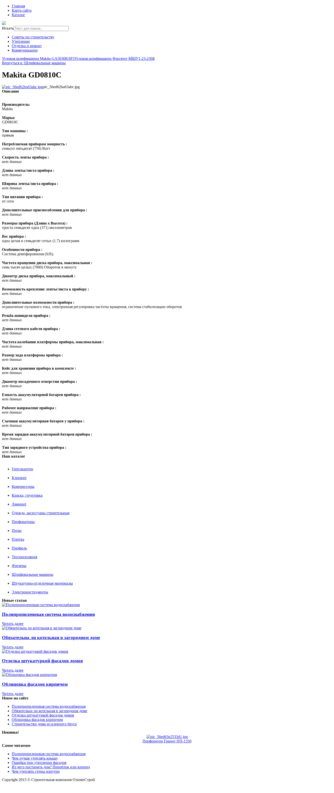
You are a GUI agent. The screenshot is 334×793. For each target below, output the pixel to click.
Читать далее (12, 624)
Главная (18, 6)
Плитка (18, 539)
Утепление (21, 41)
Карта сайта (22, 10)
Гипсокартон (22, 469)
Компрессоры (23, 486)
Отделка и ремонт (27, 46)
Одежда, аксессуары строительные (41, 513)
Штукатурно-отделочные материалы (42, 583)
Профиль (19, 548)
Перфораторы (23, 522)
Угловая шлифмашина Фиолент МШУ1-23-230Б (115, 58)
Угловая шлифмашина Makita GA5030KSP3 (38, 58)
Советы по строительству (33, 37)
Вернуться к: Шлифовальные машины (34, 63)
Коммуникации (25, 50)
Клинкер (19, 478)
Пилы (17, 530)
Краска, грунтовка (27, 495)
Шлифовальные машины (32, 574)
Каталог (18, 15)
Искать (8, 28)
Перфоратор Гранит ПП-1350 (167, 741)
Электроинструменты (30, 592)
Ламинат (19, 504)
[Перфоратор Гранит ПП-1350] (167, 737)
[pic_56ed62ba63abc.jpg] (22, 87)
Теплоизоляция (24, 557)
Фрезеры (19, 566)
